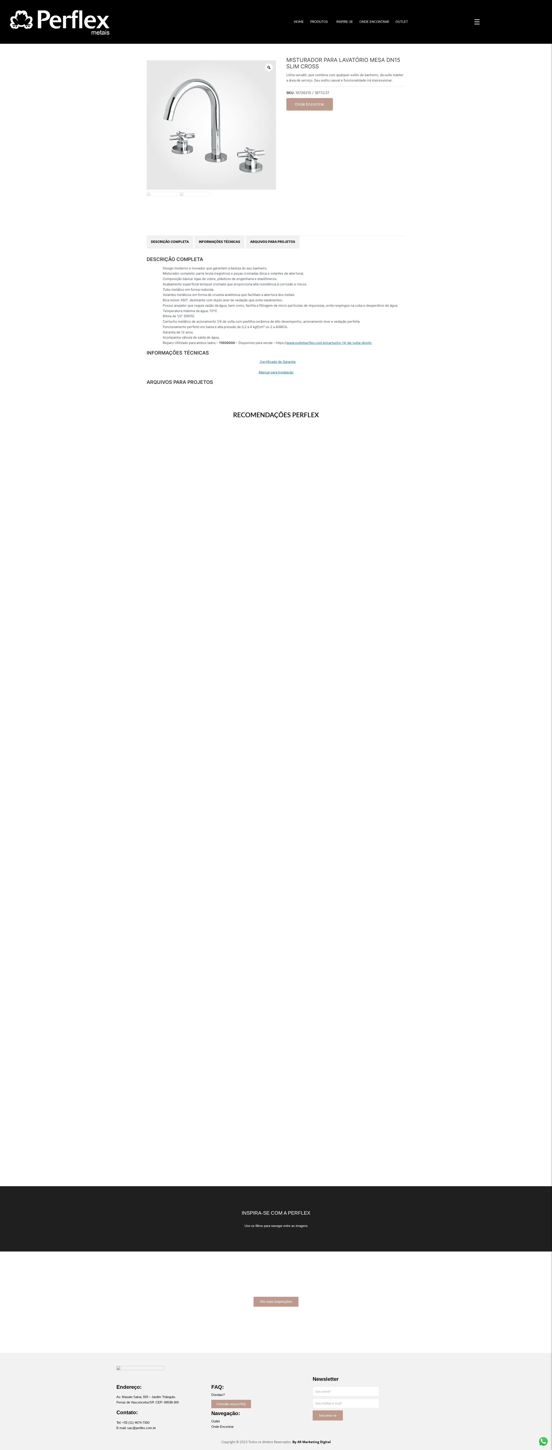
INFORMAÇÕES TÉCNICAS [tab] (219, 242)
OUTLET (401, 21)
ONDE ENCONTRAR (374, 21)
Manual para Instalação (276, 372)
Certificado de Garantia (277, 362)
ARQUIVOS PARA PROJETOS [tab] (272, 242)
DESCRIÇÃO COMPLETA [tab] (170, 242)
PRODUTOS (319, 21)
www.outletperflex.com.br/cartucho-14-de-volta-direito (329, 343)
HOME (299, 21)
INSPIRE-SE (344, 21)
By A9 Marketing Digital (311, 1442)
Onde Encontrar (309, 104)
